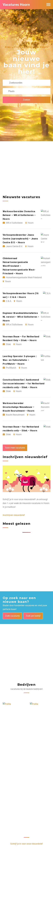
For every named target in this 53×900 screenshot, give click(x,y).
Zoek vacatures (12, 616)
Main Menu (48, 5)
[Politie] (7, 704)
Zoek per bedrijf (33, 616)
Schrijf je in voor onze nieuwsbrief (26, 843)
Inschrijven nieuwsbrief (14, 515)
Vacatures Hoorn (16, 4)
